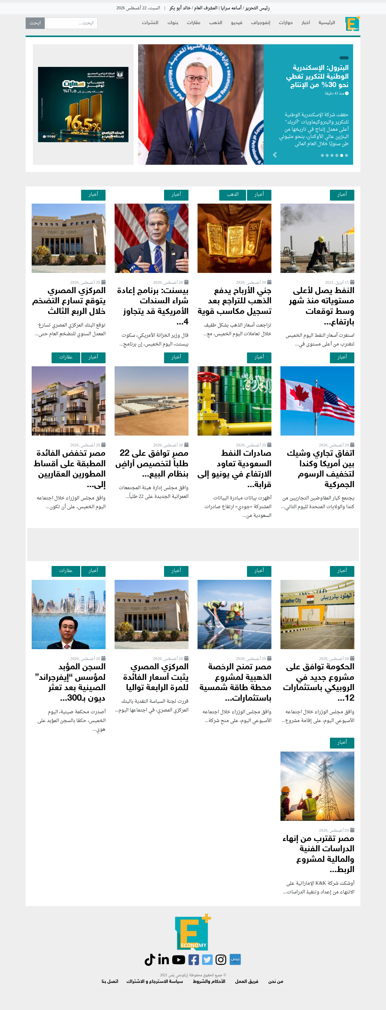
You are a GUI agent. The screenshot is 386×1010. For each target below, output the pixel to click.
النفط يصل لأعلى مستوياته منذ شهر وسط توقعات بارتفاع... (321, 307)
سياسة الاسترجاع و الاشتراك (155, 982)
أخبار (306, 23)
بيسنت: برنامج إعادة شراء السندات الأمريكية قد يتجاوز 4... (152, 307)
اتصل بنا (110, 982)
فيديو (236, 23)
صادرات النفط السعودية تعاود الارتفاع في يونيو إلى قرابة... (234, 469)
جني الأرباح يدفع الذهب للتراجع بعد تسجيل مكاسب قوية (234, 301)
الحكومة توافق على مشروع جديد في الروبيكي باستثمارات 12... (318, 683)
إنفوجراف (260, 23)
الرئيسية (327, 23)
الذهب (215, 23)
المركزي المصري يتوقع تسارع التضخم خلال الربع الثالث (69, 301)
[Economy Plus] (352, 23)
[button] (242, 156)
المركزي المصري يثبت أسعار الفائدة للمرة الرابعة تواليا (155, 677)
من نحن (275, 982)
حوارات (286, 23)
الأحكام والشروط (209, 982)
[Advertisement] (193, 544)
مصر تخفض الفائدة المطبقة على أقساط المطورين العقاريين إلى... (70, 469)
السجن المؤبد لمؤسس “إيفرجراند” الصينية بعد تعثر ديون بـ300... (70, 683)
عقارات (194, 23)
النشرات (150, 23)
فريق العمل (246, 982)
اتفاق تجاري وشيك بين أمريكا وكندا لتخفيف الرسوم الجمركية (320, 469)
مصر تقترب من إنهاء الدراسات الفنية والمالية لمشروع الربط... (318, 855)
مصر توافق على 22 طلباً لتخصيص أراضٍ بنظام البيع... (151, 464)
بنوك (173, 23)
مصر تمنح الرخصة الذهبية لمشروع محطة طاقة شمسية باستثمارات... (235, 683)
